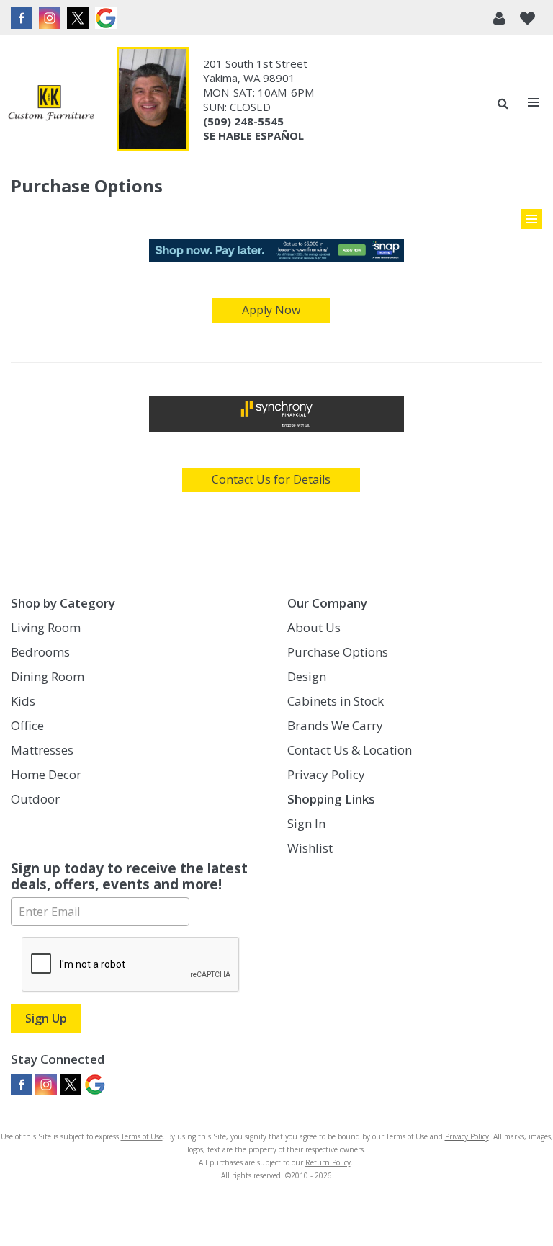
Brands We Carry (335, 725)
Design (306, 676)
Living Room (46, 627)
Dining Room (47, 676)
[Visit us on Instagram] (51, 18)
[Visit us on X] (79, 18)
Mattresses (42, 750)
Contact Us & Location (349, 750)
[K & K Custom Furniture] (51, 103)
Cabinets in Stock (335, 701)
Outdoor (35, 799)
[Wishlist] (527, 18)
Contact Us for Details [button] (271, 479)
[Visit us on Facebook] (23, 18)
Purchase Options (337, 652)
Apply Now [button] (271, 310)
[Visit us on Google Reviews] (107, 18)
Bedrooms (40, 652)
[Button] (534, 103)
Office (27, 725)
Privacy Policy (326, 774)
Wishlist (310, 848)
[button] (499, 18)
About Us (314, 627)
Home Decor (46, 774)
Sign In (306, 823)
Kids (23, 701)
